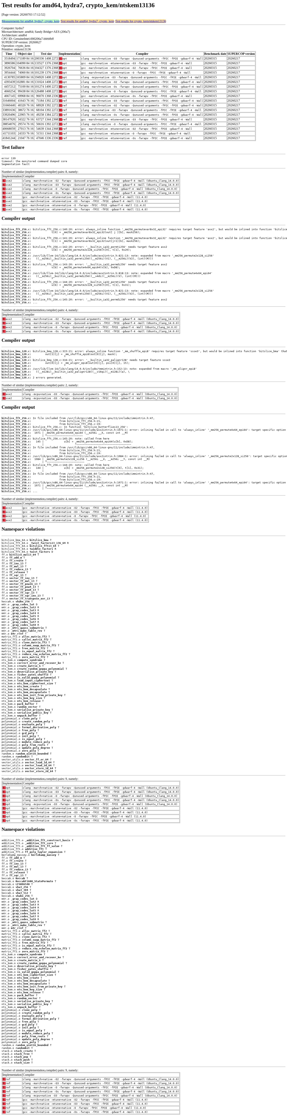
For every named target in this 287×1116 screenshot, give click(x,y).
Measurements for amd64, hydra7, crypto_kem (30, 21)
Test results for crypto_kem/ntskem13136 (140, 21)
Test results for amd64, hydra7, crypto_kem (87, 21)
